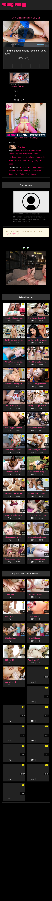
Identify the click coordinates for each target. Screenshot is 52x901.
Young (30, 161)
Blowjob (21, 157)
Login (7, 234)
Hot (41, 161)
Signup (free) (15, 234)
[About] (7, 66)
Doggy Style (13, 174)
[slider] (26, 42)
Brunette (24, 150)
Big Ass (19, 154)
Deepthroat (30, 157)
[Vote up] (8, 58)
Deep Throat (36, 171)
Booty (36, 154)
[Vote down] (14, 58)
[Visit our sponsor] (24, 248)
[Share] (17, 66)
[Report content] (44, 66)
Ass (29, 167)
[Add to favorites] (35, 66)
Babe (11, 164)
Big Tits (32, 150)
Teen (25, 161)
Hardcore (12, 157)
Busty (38, 150)
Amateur (18, 161)
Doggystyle (40, 157)
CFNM (17, 150)
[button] (26, 33)
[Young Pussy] (15, 5)
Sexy (36, 161)
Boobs (11, 154)
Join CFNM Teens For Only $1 (26, 18)
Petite (11, 161)
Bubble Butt (27, 154)
